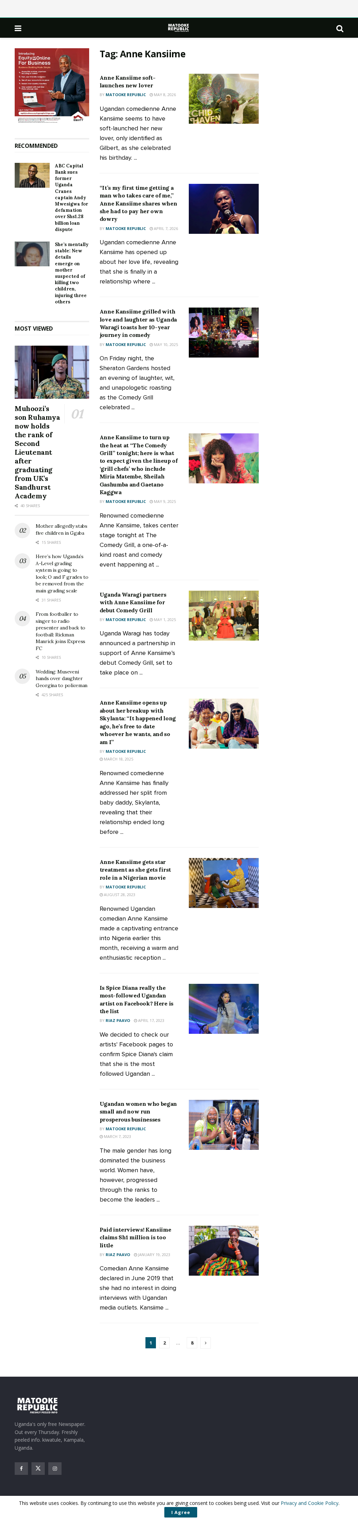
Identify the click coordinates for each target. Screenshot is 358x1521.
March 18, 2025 (118, 759)
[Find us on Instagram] (55, 1468)
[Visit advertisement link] (52, 86)
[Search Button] (339, 28)
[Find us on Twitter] (38, 1468)
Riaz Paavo (118, 1020)
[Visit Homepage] (179, 28)
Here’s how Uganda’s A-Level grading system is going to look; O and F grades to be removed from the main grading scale (62, 573)
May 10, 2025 (165, 344)
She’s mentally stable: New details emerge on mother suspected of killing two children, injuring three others (71, 273)
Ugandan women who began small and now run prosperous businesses (138, 1111)
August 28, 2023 (119, 894)
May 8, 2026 (164, 94)
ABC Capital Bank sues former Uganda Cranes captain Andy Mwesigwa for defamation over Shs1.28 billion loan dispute (71, 197)
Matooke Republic (126, 94)
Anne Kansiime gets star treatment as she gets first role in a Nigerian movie (135, 869)
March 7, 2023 (117, 1136)
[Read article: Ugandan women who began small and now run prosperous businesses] (224, 1125)
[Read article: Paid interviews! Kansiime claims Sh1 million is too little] (224, 1251)
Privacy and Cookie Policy (309, 1503)
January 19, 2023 (153, 1254)
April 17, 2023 (150, 1020)
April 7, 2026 (165, 228)
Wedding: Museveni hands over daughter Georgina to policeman (61, 679)
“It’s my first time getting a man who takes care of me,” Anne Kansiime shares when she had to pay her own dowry (138, 203)
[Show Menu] (18, 28)
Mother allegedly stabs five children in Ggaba (61, 529)
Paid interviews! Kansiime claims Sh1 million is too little (135, 1237)
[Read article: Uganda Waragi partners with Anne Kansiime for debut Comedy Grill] (224, 616)
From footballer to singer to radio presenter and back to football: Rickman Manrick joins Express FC (60, 631)
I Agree (180, 1512)
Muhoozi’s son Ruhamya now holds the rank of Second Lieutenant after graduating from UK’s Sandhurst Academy (37, 452)
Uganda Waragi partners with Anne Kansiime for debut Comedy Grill (133, 602)
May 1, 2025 (164, 619)
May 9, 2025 (164, 501)
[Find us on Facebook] (21, 1468)
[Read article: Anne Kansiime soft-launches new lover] (224, 99)
